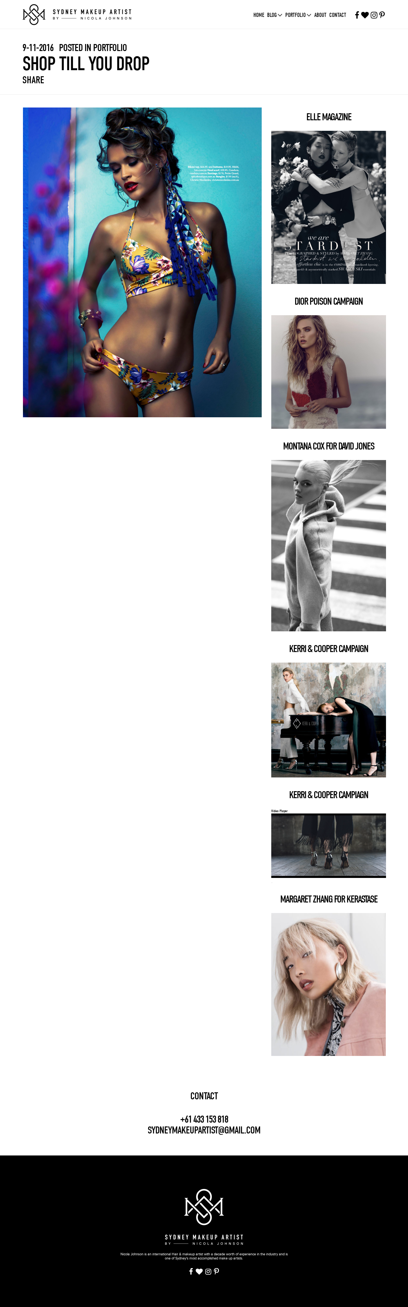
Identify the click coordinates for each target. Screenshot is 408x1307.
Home (258, 15)
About (320, 15)
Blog (272, 15)
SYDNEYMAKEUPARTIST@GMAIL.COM (204, 1130)
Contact (337, 15)
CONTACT (204, 1096)
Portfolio (295, 15)
